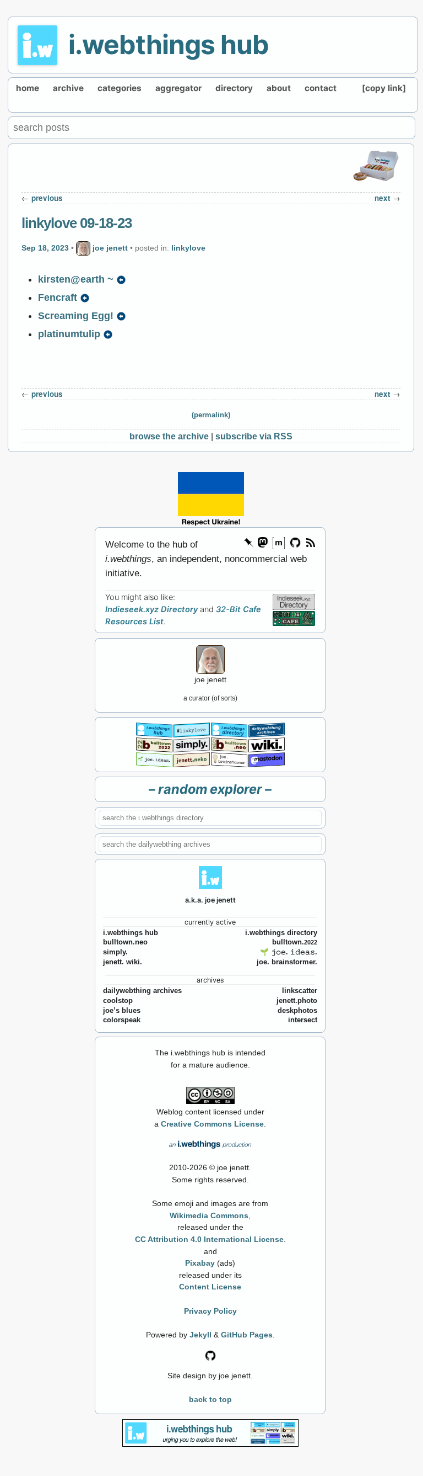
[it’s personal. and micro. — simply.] (191, 744)
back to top (210, 1399)
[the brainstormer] (229, 758)
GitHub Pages (247, 1334)
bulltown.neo (125, 942)
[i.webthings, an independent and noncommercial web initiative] (154, 729)
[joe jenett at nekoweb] (191, 758)
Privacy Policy (210, 1311)
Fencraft (57, 297)
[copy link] (384, 88)
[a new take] (154, 744)
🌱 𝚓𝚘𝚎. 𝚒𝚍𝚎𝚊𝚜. (288, 952)
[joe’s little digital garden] (154, 758)
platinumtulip (69, 333)
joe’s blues (121, 1011)
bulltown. (294, 942)
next (383, 198)
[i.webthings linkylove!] (191, 729)
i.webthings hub (168, 44)
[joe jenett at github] (295, 541)
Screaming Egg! (75, 315)
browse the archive (169, 436)
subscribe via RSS (253, 436)
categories (119, 88)
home (27, 88)
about (279, 88)
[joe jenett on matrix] (278, 541)
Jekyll (200, 1334)
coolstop (118, 1001)
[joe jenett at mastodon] (266, 758)
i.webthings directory (281, 933)
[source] (121, 279)
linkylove (188, 247)
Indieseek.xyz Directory (151, 609)
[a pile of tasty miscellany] (266, 744)
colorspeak (121, 1020)
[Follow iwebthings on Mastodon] (262, 541)
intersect (302, 1020)
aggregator (178, 88)
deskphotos (297, 1011)
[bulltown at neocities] (229, 744)
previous (47, 198)
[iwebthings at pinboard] (249, 541)
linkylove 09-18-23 (76, 223)
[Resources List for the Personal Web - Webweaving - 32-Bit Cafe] (294, 618)
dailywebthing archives (142, 991)
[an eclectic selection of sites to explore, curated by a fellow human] (229, 729)
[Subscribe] (310, 541)
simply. (115, 952)
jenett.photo (296, 1001)
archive (68, 88)
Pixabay (200, 1263)
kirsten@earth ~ (75, 279)
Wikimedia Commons (209, 1215)
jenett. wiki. (122, 962)
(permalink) (211, 415)
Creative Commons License (212, 1123)
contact (321, 88)
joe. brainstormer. (287, 962)
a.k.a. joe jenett (210, 900)
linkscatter (299, 991)
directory (234, 88)
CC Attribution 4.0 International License (209, 1239)
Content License (210, 1286)
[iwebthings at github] (210, 1354)
